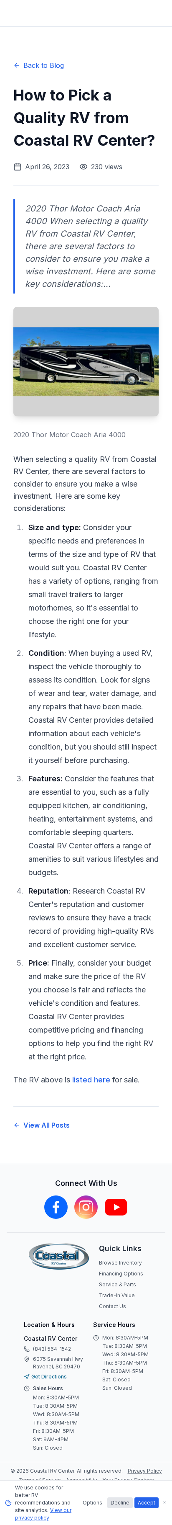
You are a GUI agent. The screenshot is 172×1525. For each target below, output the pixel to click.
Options (92, 1502)
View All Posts (46, 1125)
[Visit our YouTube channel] (116, 1207)
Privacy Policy (145, 1471)
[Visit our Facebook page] (56, 1207)
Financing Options (121, 1273)
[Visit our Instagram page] (86, 1207)
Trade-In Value (117, 1295)
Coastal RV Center (50, 1338)
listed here (91, 1079)
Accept (146, 1502)
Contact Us (112, 1306)
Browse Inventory (120, 1263)
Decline (120, 1502)
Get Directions (49, 1376)
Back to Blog (43, 65)
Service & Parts (117, 1284)
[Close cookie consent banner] (164, 1502)
